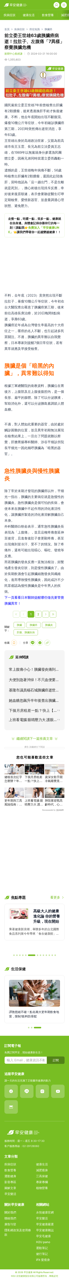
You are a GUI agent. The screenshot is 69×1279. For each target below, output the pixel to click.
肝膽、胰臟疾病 (26, 632)
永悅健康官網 (45, 1212)
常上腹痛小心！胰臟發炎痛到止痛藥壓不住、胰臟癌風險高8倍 (34, 670)
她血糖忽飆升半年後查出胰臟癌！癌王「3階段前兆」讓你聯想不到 (33, 701)
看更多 (55, 897)
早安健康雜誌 (45, 1230)
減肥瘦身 (42, 1170)
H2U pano (43, 1242)
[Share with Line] (33, 643)
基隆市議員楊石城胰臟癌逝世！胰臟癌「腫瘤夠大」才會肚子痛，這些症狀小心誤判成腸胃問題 (34, 691)
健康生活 (42, 1164)
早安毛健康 (43, 1236)
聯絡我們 (10, 1218)
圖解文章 (10, 1188)
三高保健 (42, 1176)
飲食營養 (10, 1170)
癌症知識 (34, 29)
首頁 (7, 29)
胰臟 (19, 624)
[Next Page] (45, 614)
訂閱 (56, 1060)
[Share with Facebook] (40, 643)
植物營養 (42, 1188)
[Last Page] (53, 614)
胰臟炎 (49, 624)
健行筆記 (42, 1254)
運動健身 (10, 1176)
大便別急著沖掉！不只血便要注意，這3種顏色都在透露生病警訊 (34, 680)
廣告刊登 (10, 1224)
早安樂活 (10, 1194)
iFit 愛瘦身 (43, 1260)
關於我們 (10, 1212)
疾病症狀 (19, 29)
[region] (34, 225)
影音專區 (10, 1182)
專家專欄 (42, 1182)
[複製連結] (47, 643)
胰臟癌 (48, 29)
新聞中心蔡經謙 (13, 53)
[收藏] (14, 643)
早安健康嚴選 (45, 1224)
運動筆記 (42, 1248)
